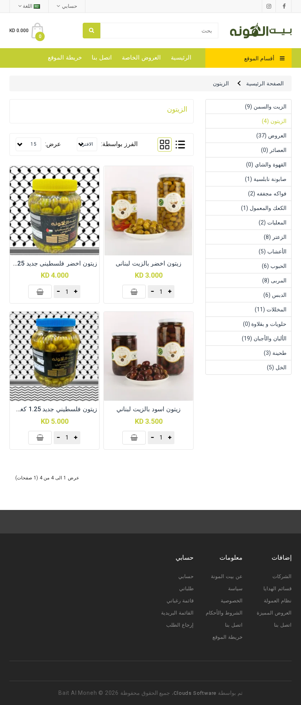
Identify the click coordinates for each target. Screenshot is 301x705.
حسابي (186, 576)
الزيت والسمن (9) (265, 106)
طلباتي (186, 588)
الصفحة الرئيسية (265, 83)
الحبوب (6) (274, 266)
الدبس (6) (274, 295)
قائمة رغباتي (180, 601)
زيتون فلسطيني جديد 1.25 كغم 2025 (48, 409)
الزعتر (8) (275, 237)
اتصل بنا (102, 57)
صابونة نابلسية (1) (265, 179)
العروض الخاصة (141, 57)
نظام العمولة (278, 601)
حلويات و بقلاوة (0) (264, 324)
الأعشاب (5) (272, 251)
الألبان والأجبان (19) (264, 338)
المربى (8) (274, 280)
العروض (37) (271, 135)
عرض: (53, 144)
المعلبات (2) (272, 222)
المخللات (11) (270, 309)
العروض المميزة (274, 613)
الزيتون (221, 83)
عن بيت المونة (227, 576)
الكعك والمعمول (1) (263, 208)
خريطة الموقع (65, 57)
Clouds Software (195, 693)
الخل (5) (276, 367)
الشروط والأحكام (224, 613)
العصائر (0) (273, 150)
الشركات (282, 576)
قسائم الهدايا (277, 588)
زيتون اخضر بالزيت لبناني (148, 263)
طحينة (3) (275, 353)
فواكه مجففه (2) (267, 193)
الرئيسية (181, 57)
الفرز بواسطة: (119, 144)
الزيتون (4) (274, 121)
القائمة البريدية (177, 613)
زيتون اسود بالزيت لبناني (148, 409)
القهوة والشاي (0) (266, 164)
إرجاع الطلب (180, 625)
